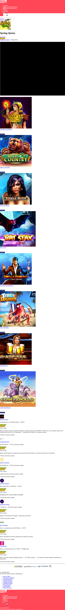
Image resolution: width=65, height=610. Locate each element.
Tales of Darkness (6, 285)
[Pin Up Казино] (2, 524)
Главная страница (5, 39)
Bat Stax (3, 247)
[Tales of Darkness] (16, 284)
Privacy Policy (6, 576)
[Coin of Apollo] (18, 406)
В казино (2, 426)
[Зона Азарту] (3, 2)
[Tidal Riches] (18, 326)
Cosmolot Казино (4, 441)
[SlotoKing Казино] (2, 503)
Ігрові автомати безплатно (10, 6)
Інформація (3, 425)
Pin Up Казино (4, 525)
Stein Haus (4, 365)
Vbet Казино (3, 546)
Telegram (5, 11)
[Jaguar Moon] (16, 204)
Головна (5, 5)
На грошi (2, 38)
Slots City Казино (4, 462)
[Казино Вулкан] (2, 418)
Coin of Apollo (5, 407)
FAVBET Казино (4, 483)
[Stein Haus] (16, 364)
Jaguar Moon (4, 205)
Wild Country (5, 167)
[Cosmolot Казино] (2, 440)
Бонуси (5, 9)
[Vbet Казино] (2, 544)
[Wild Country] (16, 166)
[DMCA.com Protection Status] (18, 567)
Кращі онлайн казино (11, 8)
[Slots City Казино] (2, 461)
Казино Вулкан (4, 419)
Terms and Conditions (8, 577)
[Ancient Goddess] (16, 128)
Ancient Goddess (6, 129)
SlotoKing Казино (4, 504)
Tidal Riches (4, 327)
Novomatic (3, 37)
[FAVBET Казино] (2, 482)
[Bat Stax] (18, 246)
